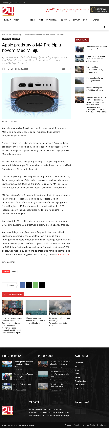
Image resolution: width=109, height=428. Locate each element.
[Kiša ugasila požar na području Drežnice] (79, 80)
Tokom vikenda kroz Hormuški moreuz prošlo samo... (59, 374)
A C (12, 69)
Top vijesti (16, 39)
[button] (103, 27)
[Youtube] (83, 411)
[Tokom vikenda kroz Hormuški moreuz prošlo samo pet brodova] (36, 307)
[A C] (4, 69)
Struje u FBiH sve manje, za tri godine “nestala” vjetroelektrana (95, 58)
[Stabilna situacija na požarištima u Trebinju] (79, 90)
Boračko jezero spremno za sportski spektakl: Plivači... (23, 364)
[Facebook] (22, 285)
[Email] (42, 285)
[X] (29, 285)
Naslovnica (6, 34)
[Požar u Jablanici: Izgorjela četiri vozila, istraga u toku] (79, 69)
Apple (14, 272)
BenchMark (63, 254)
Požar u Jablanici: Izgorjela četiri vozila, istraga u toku (94, 69)
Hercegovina (7, 314)
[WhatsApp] (35, 285)
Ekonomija (54, 314)
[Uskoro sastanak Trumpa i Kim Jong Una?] (79, 49)
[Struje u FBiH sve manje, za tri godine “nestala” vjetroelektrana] (79, 58)
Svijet (28, 314)
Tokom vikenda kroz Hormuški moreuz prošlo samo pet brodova (35, 320)
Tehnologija (18, 34)
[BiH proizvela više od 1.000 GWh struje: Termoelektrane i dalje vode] (60, 307)
